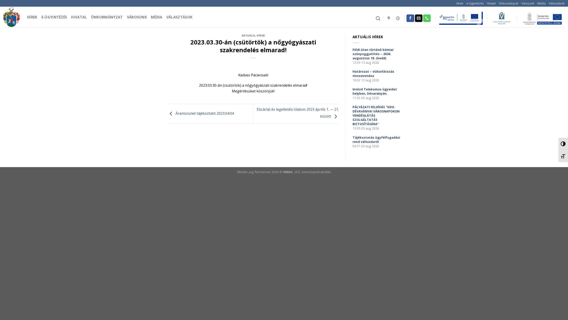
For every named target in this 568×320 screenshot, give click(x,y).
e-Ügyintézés (475, 3)
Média (541, 3)
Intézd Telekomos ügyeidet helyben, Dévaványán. (375, 91)
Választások (557, 3)
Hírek (459, 3)
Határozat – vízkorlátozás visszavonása (373, 73)
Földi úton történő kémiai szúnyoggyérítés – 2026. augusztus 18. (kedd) (373, 54)
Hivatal (491, 3)
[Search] (378, 18)
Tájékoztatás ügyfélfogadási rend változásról (376, 139)
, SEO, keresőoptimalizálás (311, 172)
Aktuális (248, 35)
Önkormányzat (508, 3)
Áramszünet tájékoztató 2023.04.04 (204, 113)
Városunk (527, 3)
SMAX (287, 172)
